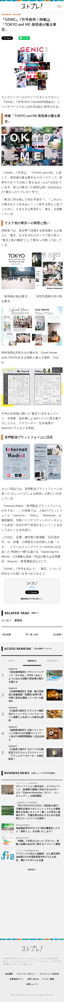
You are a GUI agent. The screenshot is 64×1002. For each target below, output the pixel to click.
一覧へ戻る (33, 635)
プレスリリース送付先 (49, 974)
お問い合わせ (33, 979)
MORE (31, 869)
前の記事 (6, 635)
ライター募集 (48, 979)
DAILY (11, 660)
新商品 (18, 620)
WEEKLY (32, 660)
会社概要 (9, 974)
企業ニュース (32, 984)
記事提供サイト (16, 979)
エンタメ (6, 620)
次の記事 (57, 635)
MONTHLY (52, 660)
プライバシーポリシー (26, 974)
